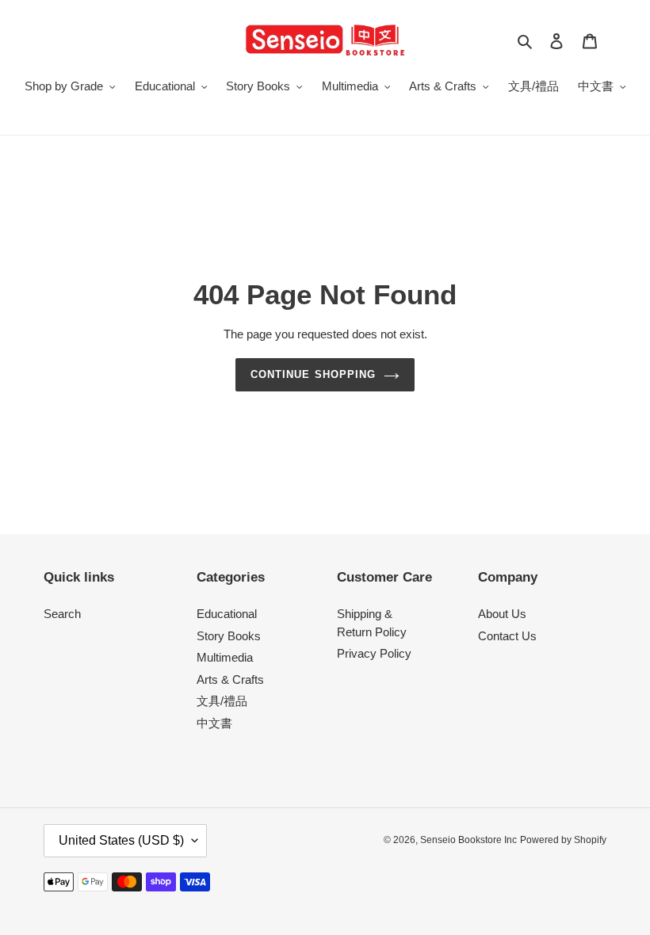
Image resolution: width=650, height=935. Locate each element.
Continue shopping (313, 374)
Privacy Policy (374, 653)
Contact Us (507, 636)
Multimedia (225, 657)
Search (62, 613)
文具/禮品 (222, 701)
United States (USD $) (121, 840)
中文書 (214, 723)
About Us (502, 613)
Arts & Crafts (230, 679)
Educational (227, 613)
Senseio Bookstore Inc (468, 839)
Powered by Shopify (563, 839)
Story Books (229, 636)
